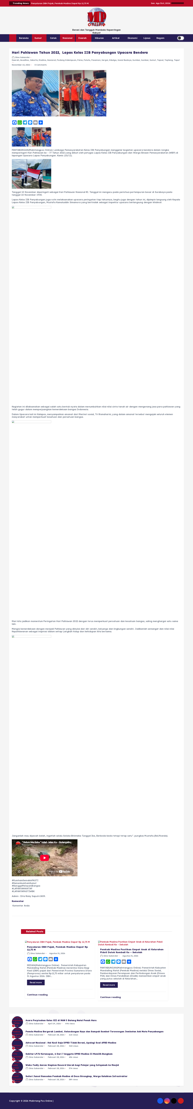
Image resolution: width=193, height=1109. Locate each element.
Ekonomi (132, 38)
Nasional (67, 38)
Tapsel (160, 60)
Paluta (87, 60)
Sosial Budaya (124, 60)
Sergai (105, 60)
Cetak (53, 38)
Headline (24, 60)
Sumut (38, 38)
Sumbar (136, 60)
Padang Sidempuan (66, 60)
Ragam (160, 38)
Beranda (23, 38)
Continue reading (37, 994)
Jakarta (34, 60)
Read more (36, 982)
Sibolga (112, 60)
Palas (80, 60)
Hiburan (99, 38)
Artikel (115, 38)
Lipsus (147, 38)
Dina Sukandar (22, 57)
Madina (42, 60)
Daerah (82, 38)
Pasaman (96, 60)
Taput (177, 60)
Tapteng (169, 60)
